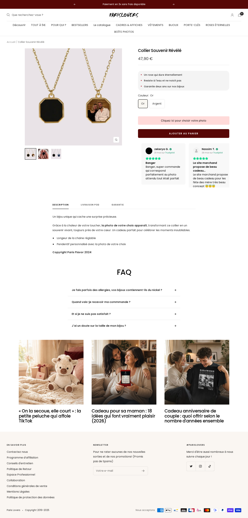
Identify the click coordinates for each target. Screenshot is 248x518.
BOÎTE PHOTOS (124, 32)
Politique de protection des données (30, 502)
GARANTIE (118, 210)
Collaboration (16, 485)
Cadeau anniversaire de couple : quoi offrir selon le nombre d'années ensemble (194, 421)
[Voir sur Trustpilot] (145, 150)
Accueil (11, 42)
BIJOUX (173, 25)
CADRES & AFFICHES (129, 25)
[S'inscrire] (143, 476)
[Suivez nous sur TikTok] (209, 471)
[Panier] (239, 15)
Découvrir (19, 25)
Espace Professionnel (21, 480)
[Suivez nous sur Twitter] (191, 471)
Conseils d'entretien (20, 468)
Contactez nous (17, 457)
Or (143, 104)
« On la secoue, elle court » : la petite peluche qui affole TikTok (50, 421)
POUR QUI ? (58, 25)
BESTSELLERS (80, 25)
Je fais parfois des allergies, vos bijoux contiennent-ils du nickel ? (117, 295)
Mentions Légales (18, 497)
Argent (157, 104)
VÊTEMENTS (155, 25)
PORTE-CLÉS (192, 25)
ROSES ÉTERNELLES (218, 25)
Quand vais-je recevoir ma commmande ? (101, 307)
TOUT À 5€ (38, 25)
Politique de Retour (19, 474)
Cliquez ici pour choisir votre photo (183, 120)
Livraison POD (90, 210)
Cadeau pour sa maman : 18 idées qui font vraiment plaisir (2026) (123, 421)
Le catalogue (102, 25)
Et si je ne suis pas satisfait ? (91, 319)
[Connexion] (232, 14)
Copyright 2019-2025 (37, 515)
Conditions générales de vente (27, 491)
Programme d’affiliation (22, 463)
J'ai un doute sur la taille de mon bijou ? (99, 331)
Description (60, 210)
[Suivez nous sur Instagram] (200, 471)
